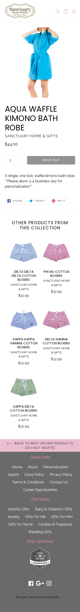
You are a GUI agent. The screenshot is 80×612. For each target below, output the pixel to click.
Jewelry (13, 517)
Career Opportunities (40, 490)
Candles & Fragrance (55, 524)
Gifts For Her (35, 517)
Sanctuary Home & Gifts (43, 597)
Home (17, 467)
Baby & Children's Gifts (53, 509)
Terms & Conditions (28, 482)
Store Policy (34, 474)
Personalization (55, 467)
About (33, 467)
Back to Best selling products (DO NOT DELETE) (43, 445)
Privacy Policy (61, 474)
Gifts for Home (20, 524)
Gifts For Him (62, 517)
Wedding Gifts (40, 532)
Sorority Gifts (19, 509)
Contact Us (59, 482)
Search (13, 474)
